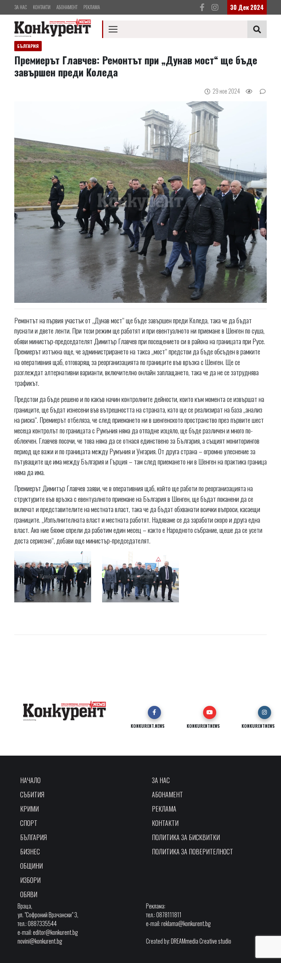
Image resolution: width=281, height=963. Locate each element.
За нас (20, 7)
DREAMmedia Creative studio (201, 941)
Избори (30, 880)
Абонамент (67, 7)
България (33, 837)
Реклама (91, 7)
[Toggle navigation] (113, 29)
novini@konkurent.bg (40, 941)
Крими (29, 808)
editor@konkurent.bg (55, 932)
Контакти (41, 7)
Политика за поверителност (192, 851)
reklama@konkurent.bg (186, 923)
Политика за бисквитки (186, 837)
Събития (32, 794)
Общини (31, 865)
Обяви (28, 894)
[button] (154, 712)
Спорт (28, 823)
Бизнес (30, 851)
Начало (30, 780)
